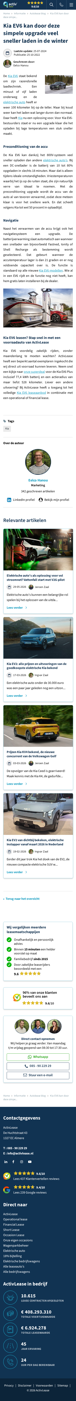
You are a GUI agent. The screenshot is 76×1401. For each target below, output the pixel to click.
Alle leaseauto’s (13, 1266)
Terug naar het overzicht (23, 899)
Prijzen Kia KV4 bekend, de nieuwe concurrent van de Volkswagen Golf (31, 754)
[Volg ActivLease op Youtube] (30, 1162)
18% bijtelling (12, 1256)
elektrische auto (14, 102)
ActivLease (10, 1214)
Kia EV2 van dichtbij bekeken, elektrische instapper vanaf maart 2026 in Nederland (35, 842)
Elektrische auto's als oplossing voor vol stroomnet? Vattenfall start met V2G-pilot (36, 577)
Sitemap (62, 1385)
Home (6, 13)
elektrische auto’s (55, 160)
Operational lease (15, 1219)
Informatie (20, 13)
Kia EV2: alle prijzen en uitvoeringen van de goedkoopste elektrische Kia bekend (36, 666)
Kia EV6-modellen (51, 270)
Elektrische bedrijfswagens (21, 1261)
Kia (20, 118)
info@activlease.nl (20, 1153)
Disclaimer (24, 1385)
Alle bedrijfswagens (16, 1272)
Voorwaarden (44, 1385)
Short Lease (11, 1230)
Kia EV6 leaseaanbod (31, 393)
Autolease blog (38, 13)
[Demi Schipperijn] (54, 1026)
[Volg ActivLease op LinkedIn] (6, 1162)
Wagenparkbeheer (16, 1245)
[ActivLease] (10, 5)
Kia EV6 (13, 76)
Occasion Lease (13, 1235)
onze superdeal (34, 372)
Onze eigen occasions (18, 1240)
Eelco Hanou (38, 480)
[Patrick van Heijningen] (22, 1026)
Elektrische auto (14, 1251)
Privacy (9, 1385)
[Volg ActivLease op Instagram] (22, 1162)
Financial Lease (13, 1224)
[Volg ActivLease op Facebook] (14, 1162)
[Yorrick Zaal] (38, 1026)
